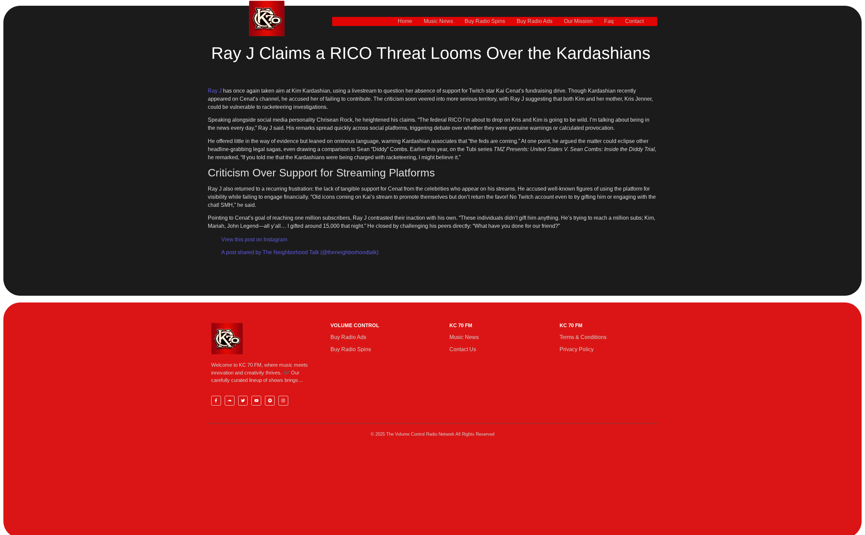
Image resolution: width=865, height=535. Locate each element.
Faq (609, 21)
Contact (634, 21)
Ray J (215, 91)
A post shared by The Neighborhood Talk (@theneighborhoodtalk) (299, 252)
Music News (438, 21)
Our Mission (578, 21)
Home (405, 21)
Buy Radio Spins (485, 21)
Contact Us (462, 349)
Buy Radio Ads (534, 21)
